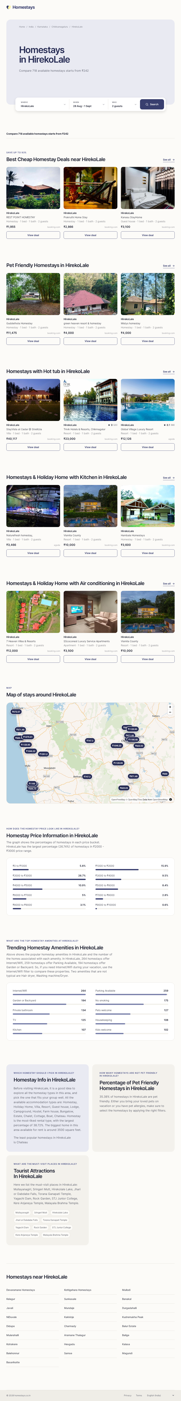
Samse (68, 1353)
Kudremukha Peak (132, 1317)
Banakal (126, 1298)
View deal (33, 235)
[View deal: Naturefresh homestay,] (33, 506)
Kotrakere (11, 1344)
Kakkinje (69, 1317)
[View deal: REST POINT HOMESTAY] (33, 188)
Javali (9, 1307)
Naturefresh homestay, (19, 535)
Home (22, 26)
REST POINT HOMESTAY (20, 217)
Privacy (128, 1395)
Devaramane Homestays (20, 1289)
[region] (90, 753)
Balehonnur (12, 1353)
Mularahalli (12, 1335)
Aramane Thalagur (75, 1335)
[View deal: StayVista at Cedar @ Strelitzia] (33, 400)
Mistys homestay (130, 323)
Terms (139, 1395)
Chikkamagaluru (60, 26)
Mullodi (126, 1289)
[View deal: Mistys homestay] (148, 294)
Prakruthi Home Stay (75, 217)
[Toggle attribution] (170, 799)
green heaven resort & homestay (82, 323)
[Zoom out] (170, 712)
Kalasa (126, 1344)
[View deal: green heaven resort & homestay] (90, 294)
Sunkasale (70, 1298)
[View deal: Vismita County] (90, 506)
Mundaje (69, 1307)
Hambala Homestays (133, 535)
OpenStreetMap (160, 799)
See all (169, 159)
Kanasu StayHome (131, 217)
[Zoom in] (170, 707)
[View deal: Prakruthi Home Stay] (90, 188)
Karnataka (42, 26)
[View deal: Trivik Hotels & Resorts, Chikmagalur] (90, 400)
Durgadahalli (129, 1307)
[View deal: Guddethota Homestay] (33, 294)
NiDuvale (11, 1317)
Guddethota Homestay (19, 323)
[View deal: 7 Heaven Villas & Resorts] (33, 612)
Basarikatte (13, 1362)
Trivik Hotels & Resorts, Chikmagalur (84, 429)
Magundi (127, 1353)
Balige (125, 1335)
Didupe (10, 1326)
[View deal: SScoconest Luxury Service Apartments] (90, 612)
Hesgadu (69, 1344)
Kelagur (10, 1298)
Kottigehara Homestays (77, 1289)
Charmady (70, 1326)
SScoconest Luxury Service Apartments (87, 641)
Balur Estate (129, 1326)
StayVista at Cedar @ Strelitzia (24, 429)
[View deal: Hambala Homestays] (148, 506)
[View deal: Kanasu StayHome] (148, 188)
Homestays (24, 7)
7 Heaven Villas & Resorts (21, 641)
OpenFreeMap (118, 799)
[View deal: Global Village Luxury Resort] (148, 400)
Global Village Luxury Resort (137, 429)
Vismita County (72, 535)
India (31, 26)
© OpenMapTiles (134, 799)
